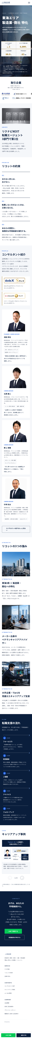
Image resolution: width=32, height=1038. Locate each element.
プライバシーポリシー (10, 1010)
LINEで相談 (8, 1035)
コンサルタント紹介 (10, 986)
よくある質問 (8, 993)
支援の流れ (7, 976)
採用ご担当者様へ (9, 1006)
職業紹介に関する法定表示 (11, 1013)
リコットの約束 (9, 972)
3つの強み (7, 969)
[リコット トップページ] (6, 2)
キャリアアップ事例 (10, 989)
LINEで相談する (13, 931)
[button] (29, 2)
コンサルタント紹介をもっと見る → (16, 529)
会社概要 (7, 1003)
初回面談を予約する (14, 937)
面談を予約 (23, 1035)
